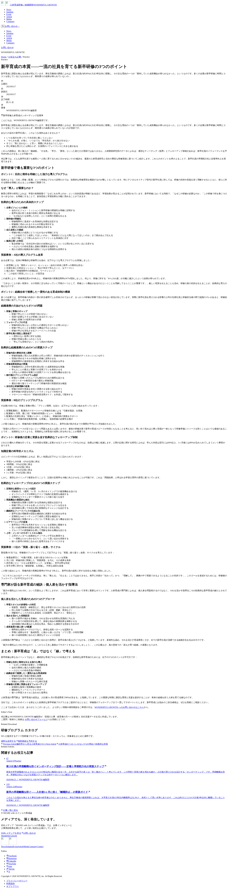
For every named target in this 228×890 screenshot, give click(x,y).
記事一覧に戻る (10, 810)
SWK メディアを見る (11, 833)
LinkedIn (12, 861)
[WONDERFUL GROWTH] (9, 844)
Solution (9, 12)
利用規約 (10, 883)
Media (9, 19)
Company (10, 21)
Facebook (12, 856)
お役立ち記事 (14, 57)
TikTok (11, 869)
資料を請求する (8, 741)
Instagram (12, 858)
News (8, 9)
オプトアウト (12, 886)
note (10, 866)
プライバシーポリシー (16, 881)
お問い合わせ (11, 26)
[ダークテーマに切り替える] (3, 26)
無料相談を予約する (27, 741)
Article (9, 17)
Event (8, 14)
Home (3, 57)
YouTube (12, 864)
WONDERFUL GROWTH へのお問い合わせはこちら (119, 707)
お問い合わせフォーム (35, 719)
